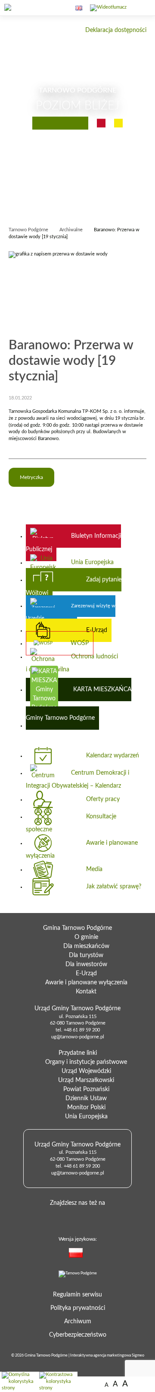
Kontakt (86, 992)
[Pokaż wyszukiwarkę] (60, 8)
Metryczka (31, 477)
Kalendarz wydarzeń (112, 756)
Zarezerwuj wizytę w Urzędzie (70, 612)
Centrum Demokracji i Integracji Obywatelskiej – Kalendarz (77, 779)
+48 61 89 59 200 (82, 1030)
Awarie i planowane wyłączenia (82, 849)
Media (94, 869)
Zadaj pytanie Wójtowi (73, 586)
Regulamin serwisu (77, 1295)
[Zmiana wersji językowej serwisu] (91, 1254)
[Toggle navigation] (141, 13)
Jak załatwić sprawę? (113, 887)
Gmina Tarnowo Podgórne (46, 1355)
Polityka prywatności (77, 1308)
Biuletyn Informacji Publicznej (73, 542)
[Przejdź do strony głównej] (23, 8)
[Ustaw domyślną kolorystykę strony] (18, 1381)
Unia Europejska (92, 562)
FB (76, 1217)
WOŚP (80, 643)
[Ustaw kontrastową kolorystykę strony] (57, 1381)
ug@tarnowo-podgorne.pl (77, 1037)
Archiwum (77, 1322)
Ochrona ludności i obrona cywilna (72, 663)
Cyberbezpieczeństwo (77, 1335)
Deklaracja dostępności (115, 30)
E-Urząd (96, 630)
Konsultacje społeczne (71, 823)
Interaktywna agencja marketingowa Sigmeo (107, 1355)
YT (89, 1217)
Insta (103, 1217)
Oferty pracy (103, 799)
